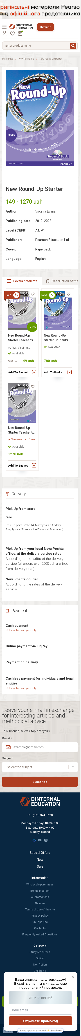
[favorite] (32, 294)
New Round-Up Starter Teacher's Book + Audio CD (20, 338)
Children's (40, 970)
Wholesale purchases (40, 884)
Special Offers (40, 852)
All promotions (40, 897)
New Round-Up (26, 59)
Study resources (40, 952)
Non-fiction (40, 964)
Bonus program (40, 890)
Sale (40, 866)
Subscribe (40, 782)
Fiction (40, 958)
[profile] (4, 33)
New (40, 859)
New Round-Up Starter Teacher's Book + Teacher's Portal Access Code (20, 431)
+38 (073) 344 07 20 (40, 815)
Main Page (7, 59)
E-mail (7, 738)
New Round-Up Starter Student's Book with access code (57, 338)
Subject (7, 758)
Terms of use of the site (40, 909)
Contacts (40, 928)
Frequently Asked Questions (40, 934)
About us (39, 903)
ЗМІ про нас (40, 922)
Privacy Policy (40, 915)
